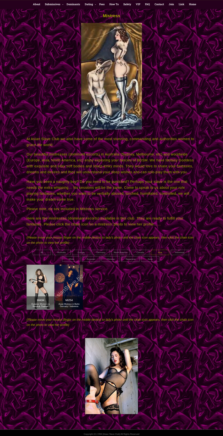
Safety (127, 4)
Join (171, 4)
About (36, 4)
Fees (102, 4)
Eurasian (91, 259)
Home (192, 4)
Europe (81, 252)
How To (114, 4)
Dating (89, 4)
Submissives (52, 4)
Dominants (73, 4)
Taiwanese (130, 259)
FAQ (147, 4)
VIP (138, 4)
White (71, 259)
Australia (61, 252)
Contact (159, 4)
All (42, 252)
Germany (100, 252)
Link (181, 4)
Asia (160, 252)
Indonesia (179, 252)
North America (120, 252)
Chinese (111, 259)
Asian (150, 259)
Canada (140, 252)
